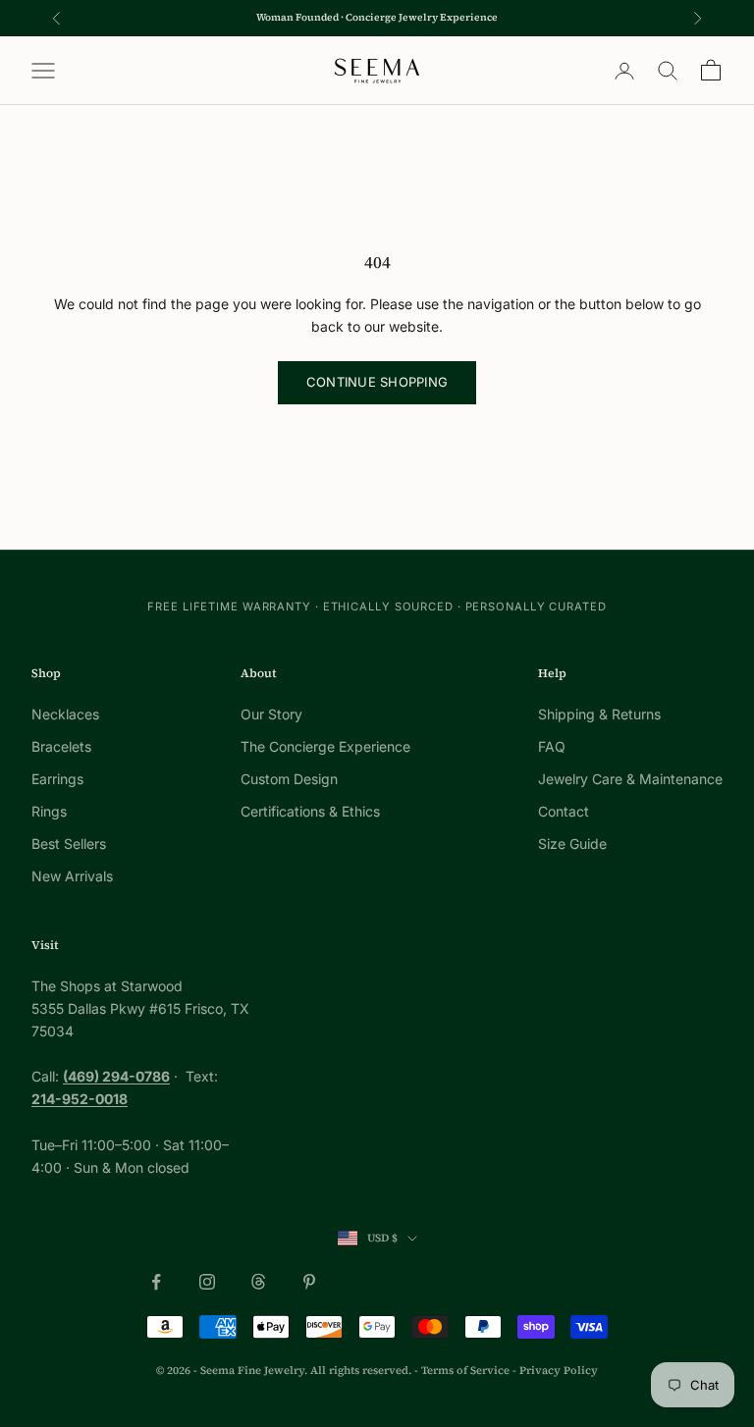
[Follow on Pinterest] (309, 1282)
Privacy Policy (558, 1370)
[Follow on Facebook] (156, 1282)
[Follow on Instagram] (207, 1282)
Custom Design (289, 778)
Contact (563, 811)
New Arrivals (72, 876)
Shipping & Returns (599, 714)
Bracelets (61, 746)
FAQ (552, 746)
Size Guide (572, 843)
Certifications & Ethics (310, 811)
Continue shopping (377, 382)
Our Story (271, 714)
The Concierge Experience (325, 746)
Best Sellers (68, 843)
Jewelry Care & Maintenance (630, 778)
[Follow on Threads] (258, 1282)
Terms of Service (465, 1370)
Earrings (57, 778)
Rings (49, 811)
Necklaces (65, 714)
